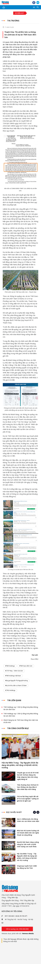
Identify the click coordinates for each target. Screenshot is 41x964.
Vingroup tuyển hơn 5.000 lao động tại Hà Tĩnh (27, 867)
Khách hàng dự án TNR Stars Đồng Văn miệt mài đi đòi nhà (20, 721)
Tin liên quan (14, 700)
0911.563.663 (9, 916)
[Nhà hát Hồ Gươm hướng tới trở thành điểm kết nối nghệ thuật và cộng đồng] (8, 834)
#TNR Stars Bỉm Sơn (25, 666)
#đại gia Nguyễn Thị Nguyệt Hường (16, 680)
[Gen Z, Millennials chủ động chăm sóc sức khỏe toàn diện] (8, 822)
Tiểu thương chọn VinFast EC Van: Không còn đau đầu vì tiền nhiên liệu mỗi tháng (28, 787)
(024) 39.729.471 (21, 916)
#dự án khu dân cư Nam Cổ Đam (16, 685)
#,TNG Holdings (10, 690)
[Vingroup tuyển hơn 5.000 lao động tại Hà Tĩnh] (8, 869)
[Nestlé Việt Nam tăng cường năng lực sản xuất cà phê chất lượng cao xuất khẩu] (8, 845)
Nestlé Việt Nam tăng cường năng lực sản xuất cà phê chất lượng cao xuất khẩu (28, 844)
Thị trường (13, 20)
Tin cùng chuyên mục (18, 728)
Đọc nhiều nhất (14, 812)
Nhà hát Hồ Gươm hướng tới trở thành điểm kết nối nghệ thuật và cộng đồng (28, 833)
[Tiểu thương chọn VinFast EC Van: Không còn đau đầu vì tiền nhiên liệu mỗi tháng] (8, 788)
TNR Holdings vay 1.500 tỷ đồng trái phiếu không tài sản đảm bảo (20, 708)
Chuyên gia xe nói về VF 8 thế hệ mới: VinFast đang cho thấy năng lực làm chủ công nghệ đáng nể (27, 776)
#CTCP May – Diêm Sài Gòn (14, 671)
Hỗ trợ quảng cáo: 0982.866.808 (17, 929)
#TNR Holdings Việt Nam (13, 676)
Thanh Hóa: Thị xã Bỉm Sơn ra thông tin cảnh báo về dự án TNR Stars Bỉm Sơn (20, 35)
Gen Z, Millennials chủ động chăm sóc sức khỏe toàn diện (28, 820)
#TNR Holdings (10, 666)
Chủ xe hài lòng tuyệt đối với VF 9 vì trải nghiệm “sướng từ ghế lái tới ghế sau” (28, 798)
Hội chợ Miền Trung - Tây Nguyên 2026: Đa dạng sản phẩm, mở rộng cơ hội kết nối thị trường (20, 765)
